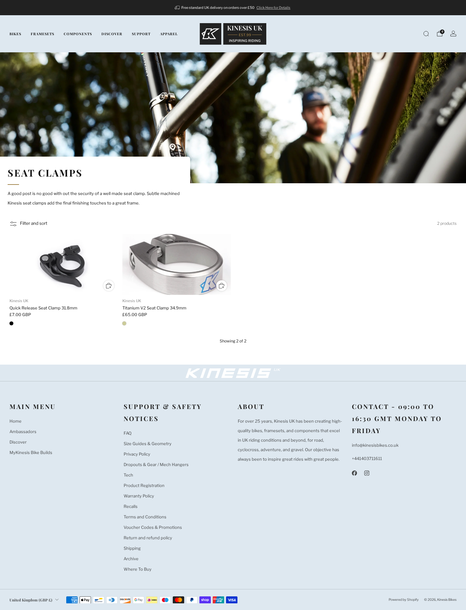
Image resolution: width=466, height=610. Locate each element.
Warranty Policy (139, 495)
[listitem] (233, 7)
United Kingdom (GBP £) (31, 599)
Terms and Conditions (145, 516)
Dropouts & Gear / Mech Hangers (156, 464)
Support (141, 33)
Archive (131, 558)
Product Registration (144, 485)
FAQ (128, 433)
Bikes (15, 33)
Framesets (42, 33)
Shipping (132, 548)
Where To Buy (138, 569)
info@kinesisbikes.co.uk (375, 445)
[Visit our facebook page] (354, 473)
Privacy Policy (137, 454)
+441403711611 (367, 458)
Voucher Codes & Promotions (153, 527)
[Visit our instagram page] (366, 473)
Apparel (169, 33)
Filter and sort (33, 223)
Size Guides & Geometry (148, 443)
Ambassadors (23, 431)
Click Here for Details (273, 7)
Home (16, 421)
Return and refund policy (148, 537)
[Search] (426, 33)
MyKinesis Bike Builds (31, 452)
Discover (111, 33)
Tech (128, 474)
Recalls (131, 506)
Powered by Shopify (404, 600)
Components (78, 33)
